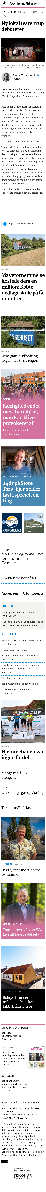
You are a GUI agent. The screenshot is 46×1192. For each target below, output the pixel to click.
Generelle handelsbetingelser (16, 1152)
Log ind (4, 5)
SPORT (4, 574)
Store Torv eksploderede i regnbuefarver (17, 432)
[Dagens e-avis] (36, 1056)
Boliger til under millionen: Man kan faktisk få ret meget (20, 658)
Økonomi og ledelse (11, 1036)
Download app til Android (10, 1063)
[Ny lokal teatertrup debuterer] (23, 50)
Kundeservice (8, 1090)
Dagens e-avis (8, 1052)
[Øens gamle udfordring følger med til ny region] (23, 332)
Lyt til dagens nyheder (12, 1056)
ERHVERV (5, 550)
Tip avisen (6, 1039)
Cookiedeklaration (28, 1155)
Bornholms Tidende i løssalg (15, 1087)
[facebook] (3, 1161)
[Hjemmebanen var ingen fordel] (23, 721)
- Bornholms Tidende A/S (19, 614)
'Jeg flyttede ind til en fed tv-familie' (20, 684)
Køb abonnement (10, 1081)
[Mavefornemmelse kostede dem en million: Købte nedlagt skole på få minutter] (23, 250)
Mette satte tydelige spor (14, 650)
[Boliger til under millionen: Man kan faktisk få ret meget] (23, 967)
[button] (43, 4)
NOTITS (4, 12)
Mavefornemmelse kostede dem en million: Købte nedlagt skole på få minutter (20, 669)
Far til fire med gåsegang (14, 678)
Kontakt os (6, 1033)
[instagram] (6, 1161)
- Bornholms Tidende (23, 624)
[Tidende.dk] (23, 4)
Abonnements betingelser (14, 1084)
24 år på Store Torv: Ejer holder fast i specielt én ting (21, 642)
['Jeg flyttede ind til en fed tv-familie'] (23, 838)
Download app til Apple (13, 1059)
